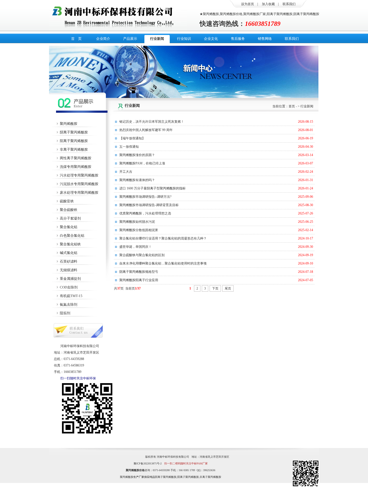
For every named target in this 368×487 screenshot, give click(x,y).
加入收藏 (268, 4)
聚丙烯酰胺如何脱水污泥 (137, 222)
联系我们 (289, 4)
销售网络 (265, 39)
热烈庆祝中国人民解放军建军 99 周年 (146, 130)
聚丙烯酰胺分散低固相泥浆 (138, 230)
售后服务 (238, 39)
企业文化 (211, 39)
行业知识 (184, 39)
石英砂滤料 (68, 261)
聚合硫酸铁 (68, 210)
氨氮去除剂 (68, 304)
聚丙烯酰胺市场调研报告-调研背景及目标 (149, 205)
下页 (215, 288)
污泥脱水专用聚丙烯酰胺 (79, 184)
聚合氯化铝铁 (70, 244)
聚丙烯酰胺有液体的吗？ (137, 180)
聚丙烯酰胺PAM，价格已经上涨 (142, 163)
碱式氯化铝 (68, 253)
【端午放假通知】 (132, 138)
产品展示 (130, 39)
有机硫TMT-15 (71, 296)
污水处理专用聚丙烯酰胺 (79, 175)
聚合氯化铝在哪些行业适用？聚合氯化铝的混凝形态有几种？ (163, 238)
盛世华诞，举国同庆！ (135, 247)
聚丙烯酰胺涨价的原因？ (137, 155)
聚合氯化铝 (68, 227)
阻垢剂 (65, 313)
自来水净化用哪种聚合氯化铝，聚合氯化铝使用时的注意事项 (163, 263)
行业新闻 (157, 39)
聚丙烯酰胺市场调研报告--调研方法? (145, 197)
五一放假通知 (129, 147)
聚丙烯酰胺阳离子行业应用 (138, 280)
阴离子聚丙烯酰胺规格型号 (138, 272)
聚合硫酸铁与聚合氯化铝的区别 (142, 255)
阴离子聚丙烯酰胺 (74, 132)
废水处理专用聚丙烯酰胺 (79, 192)
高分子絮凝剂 (70, 218)
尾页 (228, 288)
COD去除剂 (69, 287)
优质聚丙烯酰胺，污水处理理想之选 (145, 213)
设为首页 (247, 4)
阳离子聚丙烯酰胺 (74, 141)
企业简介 (103, 39)
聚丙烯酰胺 (68, 124)
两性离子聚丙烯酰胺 (75, 158)
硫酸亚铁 (67, 201)
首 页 (76, 39)
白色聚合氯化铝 (72, 236)
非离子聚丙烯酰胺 (74, 149)
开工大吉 (125, 172)
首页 (292, 106)
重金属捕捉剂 (70, 279)
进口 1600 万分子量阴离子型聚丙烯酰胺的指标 (152, 188)
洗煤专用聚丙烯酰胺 (75, 167)
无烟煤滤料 (68, 270)
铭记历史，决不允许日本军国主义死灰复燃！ (151, 121)
